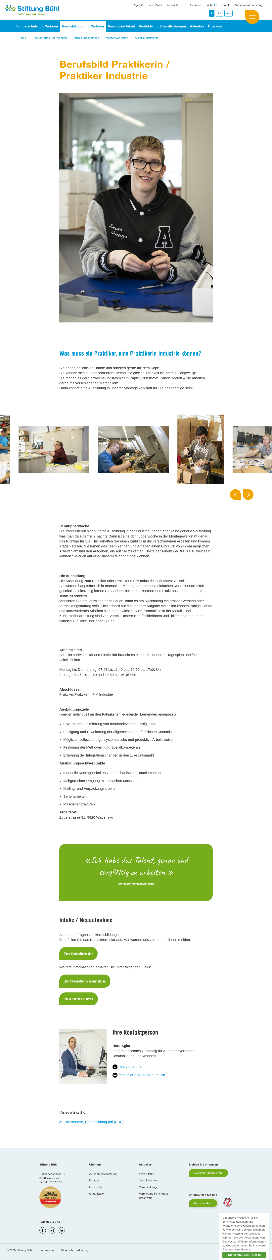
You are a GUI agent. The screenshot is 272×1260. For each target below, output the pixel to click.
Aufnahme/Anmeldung (248, 5)
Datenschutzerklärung (75, 1250)
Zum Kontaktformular (78, 954)
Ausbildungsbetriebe (86, 37)
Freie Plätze (155, 5)
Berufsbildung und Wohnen (50, 37)
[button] (252, 1249)
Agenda (139, 5)
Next (248, 494)
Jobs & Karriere (176, 5)
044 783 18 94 (130, 1067)
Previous (235, 494)
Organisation (97, 1193)
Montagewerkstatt (117, 37)
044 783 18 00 (53, 1182)
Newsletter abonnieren (207, 1172)
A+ (219, 13)
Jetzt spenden (202, 1203)
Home (23, 37)
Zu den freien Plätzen (78, 999)
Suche (209, 5)
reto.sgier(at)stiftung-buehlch (141, 1075)
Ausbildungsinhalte (147, 37)
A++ (228, 13)
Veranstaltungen (149, 1187)
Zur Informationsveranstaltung (85, 981)
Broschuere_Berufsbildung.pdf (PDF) (94, 1122)
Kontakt (225, 5)
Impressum (47, 1250)
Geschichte (96, 1187)
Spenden (196, 5)
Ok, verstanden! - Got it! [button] (244, 1254)
